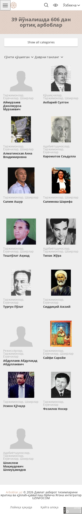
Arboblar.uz (14, 492)
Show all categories (41, 42)
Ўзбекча (70, 5)
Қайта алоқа (49, 507)
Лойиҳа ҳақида (21, 507)
